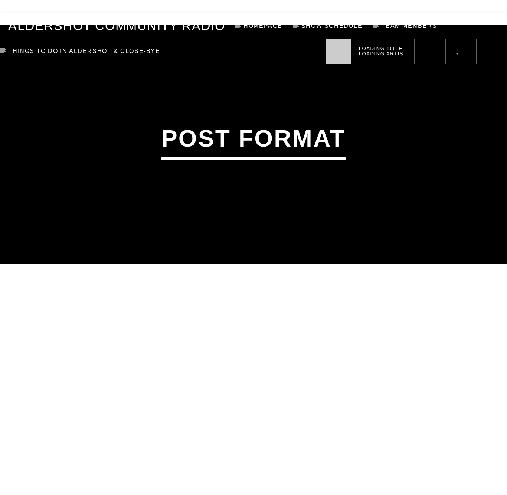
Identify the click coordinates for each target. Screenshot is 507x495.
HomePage (262, 26)
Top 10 (90, 7)
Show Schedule (332, 26)
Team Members (409, 26)
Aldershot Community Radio (116, 26)
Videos (23, 7)
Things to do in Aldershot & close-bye (84, 51)
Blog (57, 7)
